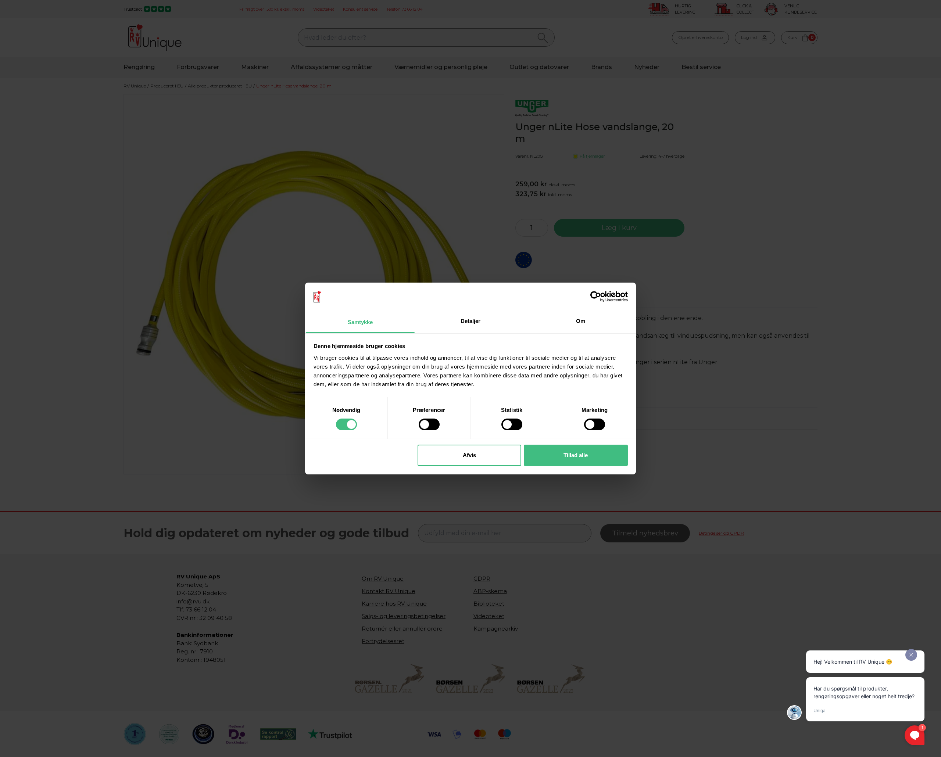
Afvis (469, 455)
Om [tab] (580, 321)
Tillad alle (575, 455)
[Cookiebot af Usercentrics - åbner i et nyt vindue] (595, 296)
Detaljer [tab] (471, 321)
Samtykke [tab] (360, 322)
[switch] (429, 424)
